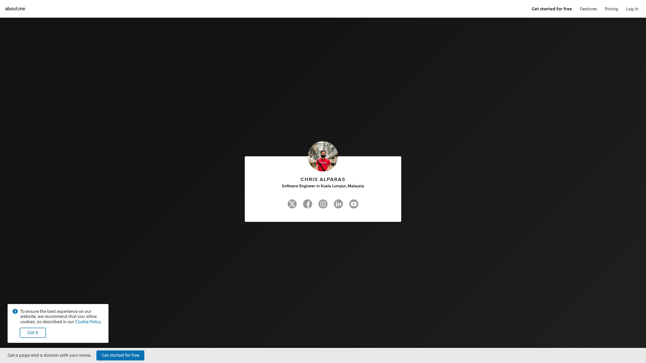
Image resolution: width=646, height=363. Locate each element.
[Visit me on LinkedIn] (338, 206)
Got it (33, 333)
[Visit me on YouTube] (353, 206)
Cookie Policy (88, 322)
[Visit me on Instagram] (323, 206)
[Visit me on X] (292, 206)
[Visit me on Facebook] (307, 206)
